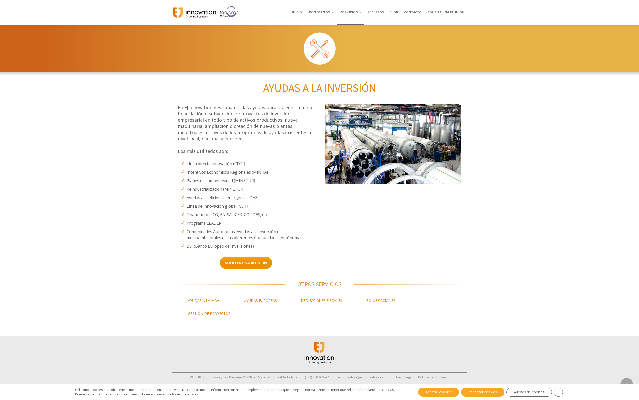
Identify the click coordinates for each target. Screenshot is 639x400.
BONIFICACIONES (380, 300)
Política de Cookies (432, 377)
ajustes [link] (192, 394)
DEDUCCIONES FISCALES (321, 300)
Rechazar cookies (483, 392)
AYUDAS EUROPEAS (260, 300)
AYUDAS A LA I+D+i (204, 300)
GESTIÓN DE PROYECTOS (209, 313)
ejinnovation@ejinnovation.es (360, 377)
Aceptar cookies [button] (439, 392)
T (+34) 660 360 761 (316, 377)
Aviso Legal (403, 377)
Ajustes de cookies (529, 392)
